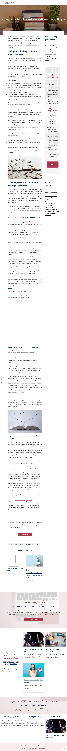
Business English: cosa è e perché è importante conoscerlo (52, 213)
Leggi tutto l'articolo (28, 659)
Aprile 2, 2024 (11, 573)
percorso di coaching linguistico (23, 500)
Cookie (23, 748)
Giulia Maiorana (41, 748)
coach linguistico (25, 206)
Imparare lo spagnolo (50, 54)
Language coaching (33, 16)
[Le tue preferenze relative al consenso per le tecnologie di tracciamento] (64, 748)
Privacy (28, 748)
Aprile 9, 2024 (30, 580)
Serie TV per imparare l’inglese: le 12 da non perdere (51, 197)
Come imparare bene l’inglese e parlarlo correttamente (50, 203)
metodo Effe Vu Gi (29, 544)
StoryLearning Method (28, 221)
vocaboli (38, 544)
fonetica (10, 544)
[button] (54, 2)
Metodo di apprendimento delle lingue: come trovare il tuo (34, 575)
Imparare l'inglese (50, 52)
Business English (49, 45)
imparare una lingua (19, 544)
